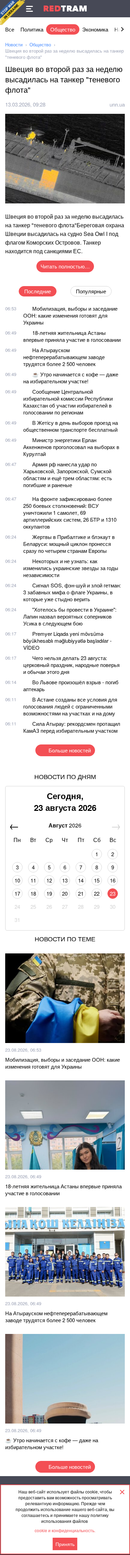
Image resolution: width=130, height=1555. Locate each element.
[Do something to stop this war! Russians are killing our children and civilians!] (12, 12)
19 (49, 893)
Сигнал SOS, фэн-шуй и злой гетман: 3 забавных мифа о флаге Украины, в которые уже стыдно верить (72, 592)
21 (81, 893)
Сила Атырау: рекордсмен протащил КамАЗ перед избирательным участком (71, 727)
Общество (62, 29)
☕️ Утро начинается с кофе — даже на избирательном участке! (70, 378)
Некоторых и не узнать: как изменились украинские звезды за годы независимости (70, 567)
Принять (65, 1543)
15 (96, 880)
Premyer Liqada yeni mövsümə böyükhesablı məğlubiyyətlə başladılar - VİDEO (67, 640)
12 (49, 880)
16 (112, 880)
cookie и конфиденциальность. (65, 1530)
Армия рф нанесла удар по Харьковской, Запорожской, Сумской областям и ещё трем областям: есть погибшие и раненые (67, 474)
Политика (31, 29)
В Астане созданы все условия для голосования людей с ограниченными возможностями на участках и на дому (70, 706)
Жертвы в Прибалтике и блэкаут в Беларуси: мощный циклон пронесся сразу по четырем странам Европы (69, 543)
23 (112, 893)
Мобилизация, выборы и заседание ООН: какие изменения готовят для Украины (70, 315)
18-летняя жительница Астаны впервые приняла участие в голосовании (72, 336)
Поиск (121, 8)
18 (33, 893)
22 (96, 893)
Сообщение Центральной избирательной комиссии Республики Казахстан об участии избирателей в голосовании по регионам (68, 402)
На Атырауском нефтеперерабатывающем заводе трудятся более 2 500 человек (64, 356)
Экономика (95, 29)
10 (17, 880)
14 (81, 880)
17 (17, 893)
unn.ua (117, 104)
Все (9, 29)
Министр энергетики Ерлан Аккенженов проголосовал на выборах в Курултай (71, 446)
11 (33, 880)
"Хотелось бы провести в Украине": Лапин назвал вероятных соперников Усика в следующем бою (69, 616)
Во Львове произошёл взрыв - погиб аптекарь (71, 685)
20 (65, 893)
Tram (65, 8)
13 (65, 880)
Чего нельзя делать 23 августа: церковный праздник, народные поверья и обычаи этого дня (71, 664)
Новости (14, 44)
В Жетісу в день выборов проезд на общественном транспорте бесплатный (70, 426)
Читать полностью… (65, 266)
